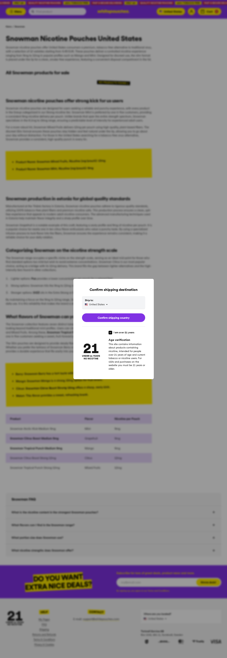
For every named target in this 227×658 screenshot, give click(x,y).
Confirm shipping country (113, 317)
